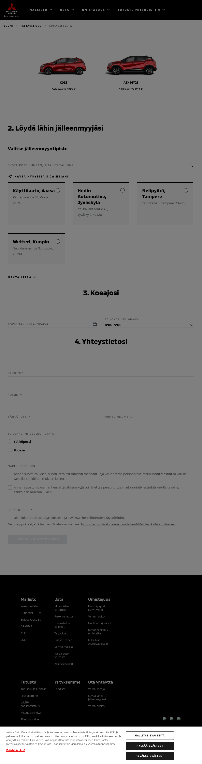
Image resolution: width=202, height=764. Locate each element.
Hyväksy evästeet (150, 755)
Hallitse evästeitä (150, 735)
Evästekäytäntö (15, 750)
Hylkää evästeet (150, 745)
